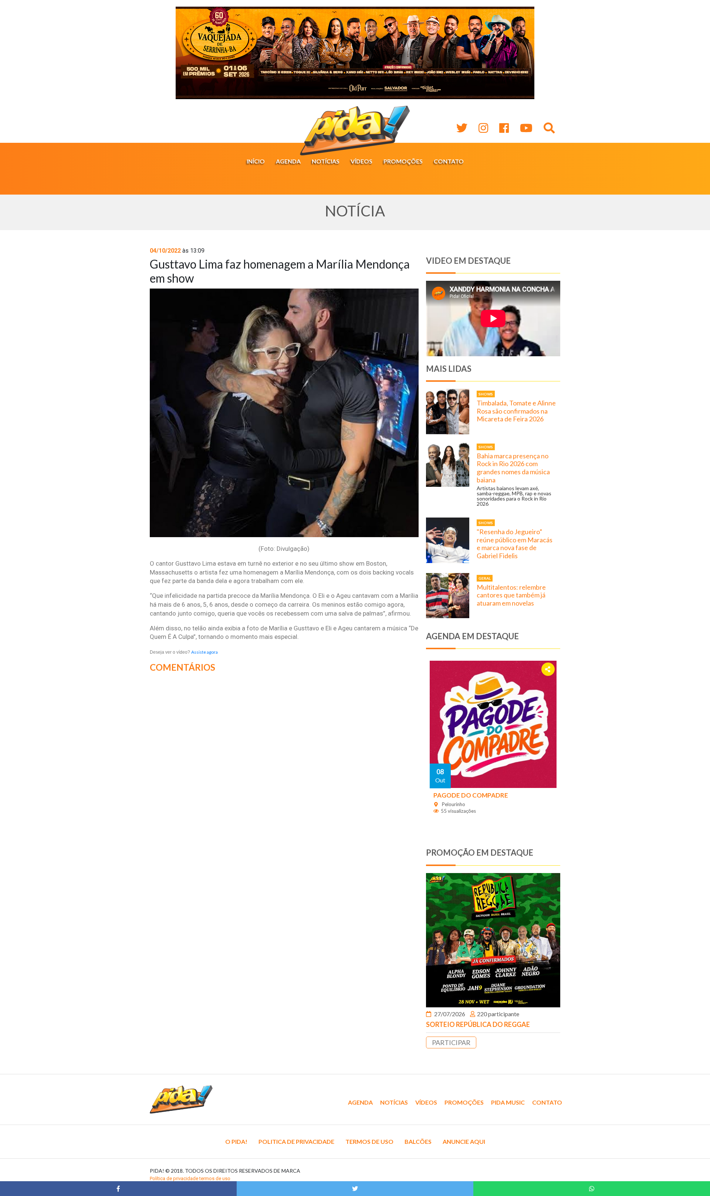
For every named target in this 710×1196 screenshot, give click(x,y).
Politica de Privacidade (296, 1141)
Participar (451, 1042)
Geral (485, 578)
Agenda (288, 161)
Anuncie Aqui (464, 1141)
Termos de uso (369, 1141)
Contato (449, 161)
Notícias (325, 161)
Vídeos (361, 161)
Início (256, 161)
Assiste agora (204, 652)
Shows (486, 394)
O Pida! (236, 1141)
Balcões (418, 1141)
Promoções (403, 161)
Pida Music (508, 1102)
